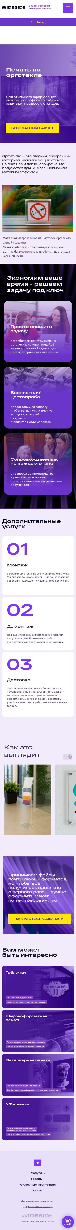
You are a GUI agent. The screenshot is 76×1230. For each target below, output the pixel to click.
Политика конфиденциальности (37, 1207)
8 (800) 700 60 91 (39, 6)
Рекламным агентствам (38, 1184)
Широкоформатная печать (26, 1018)
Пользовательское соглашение (37, 1201)
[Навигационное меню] (68, 7)
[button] (32, 128)
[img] (13, 7)
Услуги (37, 1172)
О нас (37, 1190)
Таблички (16, 972)
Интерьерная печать (28, 1060)
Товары (37, 1178)
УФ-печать (17, 1104)
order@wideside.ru (40, 8)
